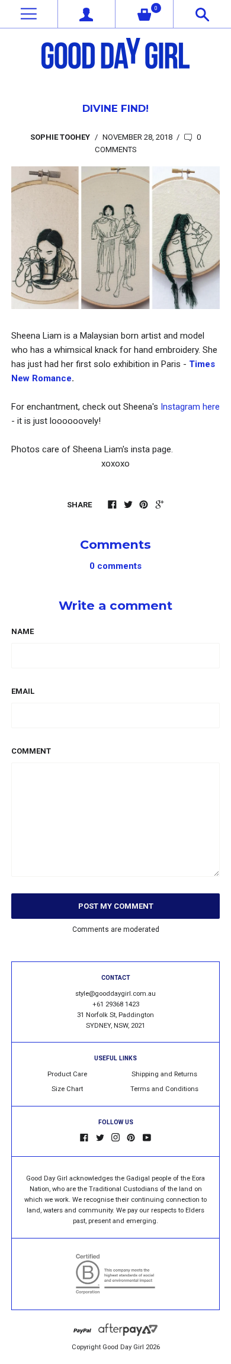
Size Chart (67, 1089)
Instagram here (190, 406)
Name (22, 631)
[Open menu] (28, 14)
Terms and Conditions (164, 1089)
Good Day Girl (123, 1347)
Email (22, 691)
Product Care (67, 1074)
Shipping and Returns (164, 1074)
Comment (31, 751)
